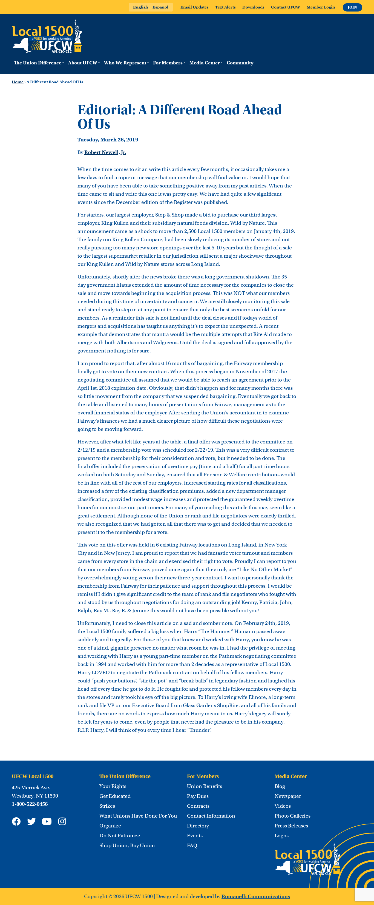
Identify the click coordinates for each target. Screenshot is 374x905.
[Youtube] (46, 821)
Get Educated (115, 796)
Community (240, 63)
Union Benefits (204, 786)
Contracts (198, 806)
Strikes (107, 806)
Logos (282, 835)
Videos (283, 806)
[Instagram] (62, 821)
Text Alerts (225, 7)
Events (195, 835)
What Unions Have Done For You (138, 816)
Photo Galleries (292, 816)
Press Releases (291, 826)
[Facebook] (16, 821)
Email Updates (194, 7)
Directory (198, 826)
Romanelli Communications (255, 896)
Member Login (321, 7)
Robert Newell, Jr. (105, 152)
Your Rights (112, 786)
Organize (110, 826)
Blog (280, 786)
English (140, 7)
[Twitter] (31, 821)
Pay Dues (198, 796)
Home (18, 81)
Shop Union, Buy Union (127, 845)
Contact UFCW (285, 7)
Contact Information (211, 816)
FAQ (192, 845)
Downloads (253, 7)
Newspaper (288, 796)
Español (160, 7)
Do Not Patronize (119, 835)
